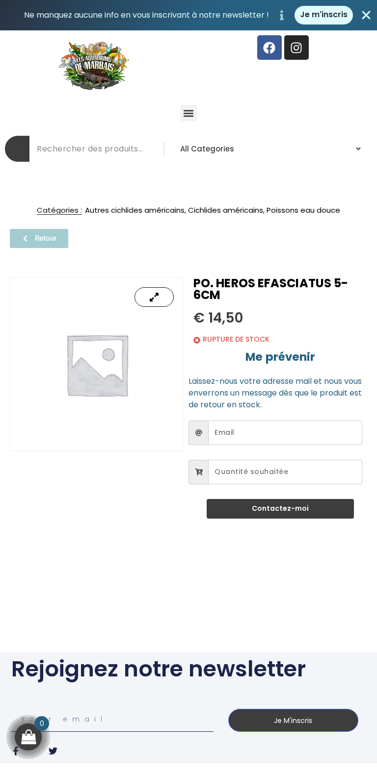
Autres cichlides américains (135, 210)
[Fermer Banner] (366, 15)
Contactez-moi (280, 508)
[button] (189, 113)
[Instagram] (296, 47)
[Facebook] (269, 47)
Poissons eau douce (303, 210)
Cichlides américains (225, 210)
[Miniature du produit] (154, 297)
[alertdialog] (188, 15)
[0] (28, 737)
